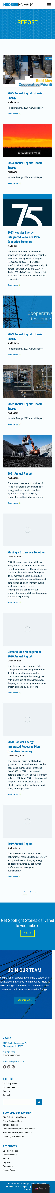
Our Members (9, 1087)
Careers (6, 1091)
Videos (6, 1158)
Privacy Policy (9, 1170)
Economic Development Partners (17, 1132)
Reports (6, 1162)
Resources (8, 1166)
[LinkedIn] (8, 1067)
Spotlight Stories (10, 1151)
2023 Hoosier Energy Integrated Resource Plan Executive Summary (24, 237)
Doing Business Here (12, 1121)
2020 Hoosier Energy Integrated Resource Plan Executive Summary (24, 746)
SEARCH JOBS (24, 1000)
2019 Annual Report (20, 844)
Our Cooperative (10, 1083)
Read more (13, 114)
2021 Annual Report (20, 473)
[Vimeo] (13, 1067)
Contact (6, 1095)
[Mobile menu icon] (49, 5)
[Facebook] (4, 1067)
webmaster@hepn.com (13, 1061)
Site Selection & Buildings (14, 1117)
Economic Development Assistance (19, 1129)
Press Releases (9, 1155)
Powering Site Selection (13, 1136)
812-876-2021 (9, 1052)
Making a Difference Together (26, 552)
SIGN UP (27, 933)
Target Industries (10, 1125)
